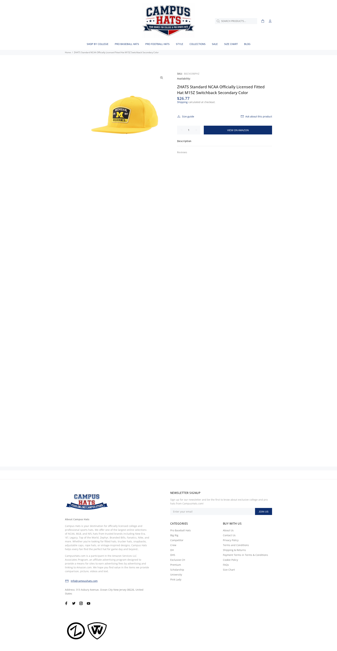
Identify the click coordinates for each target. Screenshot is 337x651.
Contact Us (229, 535)
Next (161, 114)
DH (172, 550)
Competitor (176, 540)
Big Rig (174, 535)
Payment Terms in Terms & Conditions (245, 555)
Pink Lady (175, 579)
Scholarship (177, 569)
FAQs (226, 564)
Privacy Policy (231, 540)
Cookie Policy (230, 559)
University (176, 574)
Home (68, 52)
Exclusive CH (177, 559)
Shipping (182, 102)
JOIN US (263, 511)
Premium (175, 564)
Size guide (188, 116)
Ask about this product (258, 116)
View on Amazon (238, 130)
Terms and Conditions (236, 545)
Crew (173, 545)
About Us (228, 530)
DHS (172, 555)
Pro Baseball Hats (180, 530)
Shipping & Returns (234, 550)
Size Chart (229, 569)
